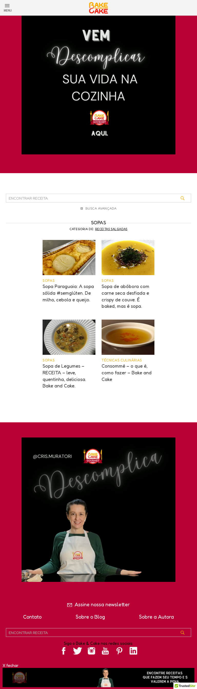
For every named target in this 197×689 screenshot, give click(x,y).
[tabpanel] (98, 83)
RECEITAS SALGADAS (111, 229)
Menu (7, 7)
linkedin (133, 651)
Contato (32, 617)
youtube (105, 651)
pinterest (119, 651)
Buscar (186, 200)
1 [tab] (98, 169)
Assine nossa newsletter (102, 604)
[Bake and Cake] (98, 7)
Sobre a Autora (156, 617)
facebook (63, 651)
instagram (91, 651)
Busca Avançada (101, 208)
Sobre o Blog (90, 617)
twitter (77, 651)
